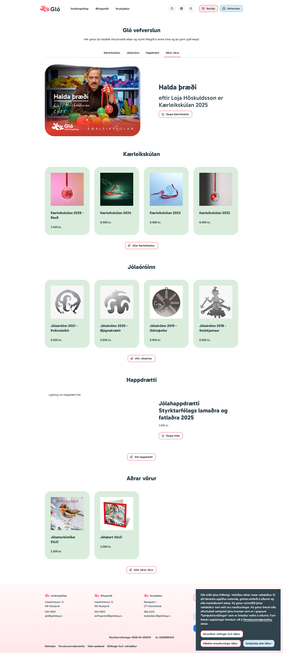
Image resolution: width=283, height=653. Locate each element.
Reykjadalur (123, 8)
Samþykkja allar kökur (258, 643)
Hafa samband (96, 646)
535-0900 (50, 611)
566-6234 (149, 611)
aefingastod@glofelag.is (108, 615)
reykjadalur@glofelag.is (157, 615)
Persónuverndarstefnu (257, 619)
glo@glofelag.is (54, 615)
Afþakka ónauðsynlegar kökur (220, 643)
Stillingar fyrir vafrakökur (122, 646)
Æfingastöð (102, 8)
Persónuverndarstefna (72, 646)
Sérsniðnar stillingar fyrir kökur (221, 634)
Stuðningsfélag (79, 8)
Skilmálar (50, 646)
